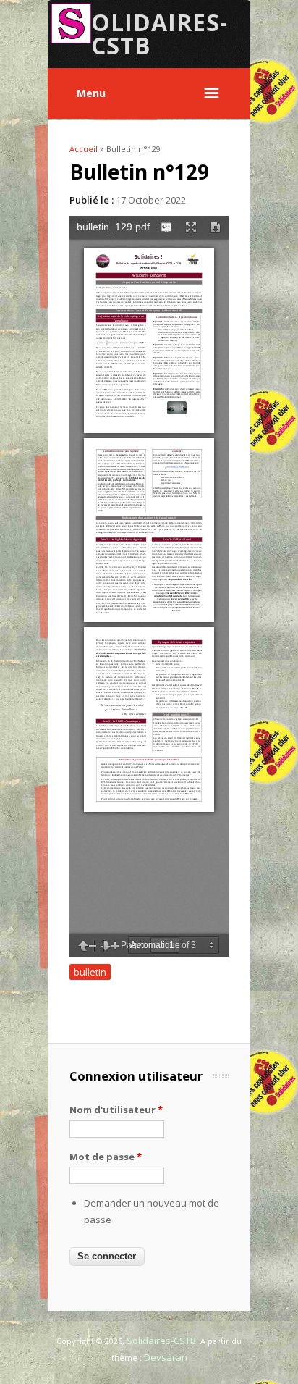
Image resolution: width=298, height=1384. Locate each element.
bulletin (90, 971)
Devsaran (165, 1357)
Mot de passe (105, 1156)
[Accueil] (71, 39)
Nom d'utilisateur (116, 1109)
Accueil (83, 148)
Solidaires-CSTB (161, 1340)
